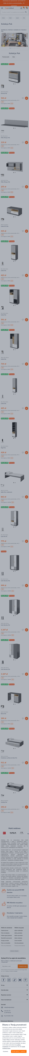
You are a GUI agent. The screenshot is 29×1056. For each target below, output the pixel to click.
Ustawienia (5, 1051)
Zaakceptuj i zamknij (19, 1051)
